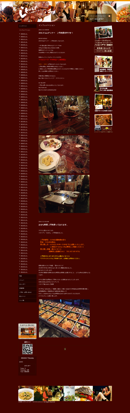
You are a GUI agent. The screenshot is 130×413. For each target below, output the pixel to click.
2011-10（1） (24, 255)
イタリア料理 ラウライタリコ (30, 3)
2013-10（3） (24, 190)
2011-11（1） (24, 253)
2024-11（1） (24, 50)
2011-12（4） (24, 250)
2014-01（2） (24, 181)
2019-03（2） (24, 91)
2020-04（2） (24, 80)
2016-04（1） (24, 148)
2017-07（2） (24, 124)
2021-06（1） (24, 58)
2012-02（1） (24, 244)
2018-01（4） (24, 116)
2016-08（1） (24, 140)
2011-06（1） (24, 263)
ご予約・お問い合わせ (25, 292)
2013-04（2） (24, 206)
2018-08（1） (24, 105)
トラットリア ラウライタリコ (33, 402)
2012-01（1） (24, 247)
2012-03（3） (24, 242)
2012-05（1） (24, 236)
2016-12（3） (24, 135)
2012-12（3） (24, 217)
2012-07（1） (24, 231)
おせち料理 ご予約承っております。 (53, 225)
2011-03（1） (24, 272)
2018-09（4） (24, 102)
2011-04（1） (24, 269)
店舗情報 (21, 288)
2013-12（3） (24, 184)
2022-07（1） (24, 55)
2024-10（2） (24, 53)
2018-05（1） (24, 110)
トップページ (23, 26)
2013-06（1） (24, 200)
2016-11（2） (24, 137)
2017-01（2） (24, 132)
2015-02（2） (24, 159)
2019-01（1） (24, 96)
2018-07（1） (24, 107)
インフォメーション (24, 30)
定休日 (21, 362)
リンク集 (21, 300)
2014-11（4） (24, 165)
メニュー (21, 280)
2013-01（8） (24, 214)
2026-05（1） (24, 36)
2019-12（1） (24, 85)
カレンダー (22, 284)
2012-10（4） (24, 222)
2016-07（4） (24, 143)
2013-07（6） (24, 198)
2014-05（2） (24, 176)
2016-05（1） (24, 146)
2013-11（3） (24, 187)
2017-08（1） (24, 121)
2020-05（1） (24, 77)
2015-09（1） (24, 154)
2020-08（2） (24, 72)
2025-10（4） (24, 42)
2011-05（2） (24, 266)
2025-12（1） (24, 39)
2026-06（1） (24, 33)
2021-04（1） (24, 61)
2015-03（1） (24, 157)
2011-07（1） (24, 261)
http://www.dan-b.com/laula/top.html (47, 90)
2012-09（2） (24, 225)
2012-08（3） (24, 228)
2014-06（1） (24, 173)
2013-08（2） (24, 195)
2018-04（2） (24, 113)
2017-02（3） (24, 129)
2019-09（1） (24, 88)
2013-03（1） (24, 209)
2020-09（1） (24, 69)
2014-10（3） (24, 168)
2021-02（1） (24, 64)
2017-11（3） (24, 118)
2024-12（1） (24, 47)
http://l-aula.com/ (43, 87)
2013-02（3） (24, 211)
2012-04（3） (24, 239)
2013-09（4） (24, 192)
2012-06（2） (24, 233)
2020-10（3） (24, 66)
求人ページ (22, 296)
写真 (20, 276)
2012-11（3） (24, 220)
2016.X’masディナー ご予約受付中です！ (56, 33)
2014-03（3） (24, 179)
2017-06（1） (24, 127)
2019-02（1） (24, 94)
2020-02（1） (24, 83)
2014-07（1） (24, 170)
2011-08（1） (24, 258)
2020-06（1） (24, 74)
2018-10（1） (24, 99)
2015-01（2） (24, 162)
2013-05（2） (24, 203)
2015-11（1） (24, 151)
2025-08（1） (24, 44)
